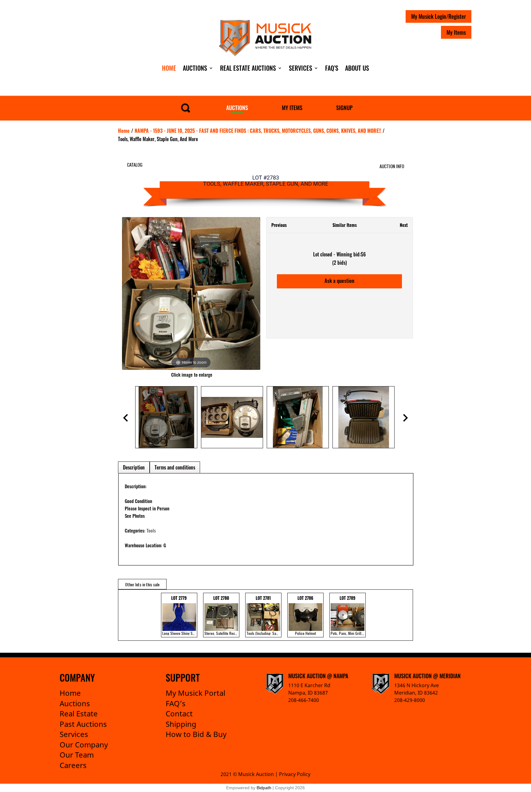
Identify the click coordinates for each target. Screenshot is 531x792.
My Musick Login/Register (438, 16)
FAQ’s (176, 703)
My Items (456, 32)
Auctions (195, 68)
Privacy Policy (294, 774)
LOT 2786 (305, 615)
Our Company (84, 744)
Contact (179, 713)
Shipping (181, 724)
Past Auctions (83, 724)
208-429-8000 (409, 700)
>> (403, 615)
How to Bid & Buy (196, 734)
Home (169, 68)
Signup (344, 108)
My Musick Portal (195, 693)
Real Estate (79, 713)
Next (404, 225)
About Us (357, 68)
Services (300, 68)
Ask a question (339, 280)
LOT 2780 (221, 615)
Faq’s (331, 68)
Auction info (392, 166)
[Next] (248, 293)
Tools (151, 530)
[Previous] (134, 293)
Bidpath (264, 787)
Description (134, 467)
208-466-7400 (303, 700)
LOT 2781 (263, 615)
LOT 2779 (179, 615)
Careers (73, 765)
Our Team (77, 755)
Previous (279, 225)
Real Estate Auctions (248, 68)
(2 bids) (339, 262)
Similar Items (344, 225)
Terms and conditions (175, 467)
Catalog (135, 164)
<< (124, 615)
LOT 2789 (348, 615)
